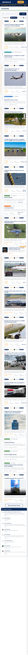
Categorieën (6, 17)
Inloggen (21, 2)
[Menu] (26, 2)
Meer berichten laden (14, 505)
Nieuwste (14, 17)
